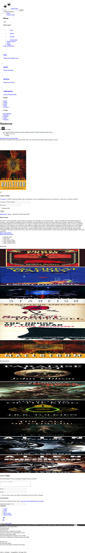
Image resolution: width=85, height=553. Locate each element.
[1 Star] (5, 132)
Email (2, 492)
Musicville (6, 115)
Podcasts (5, 116)
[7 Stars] (34, 132)
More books (3, 234)
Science (5, 102)
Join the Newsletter (5, 504)
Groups (12, 33)
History (5, 101)
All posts (12, 36)
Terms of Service (11, 41)
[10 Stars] (49, 132)
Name (2, 489)
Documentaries (7, 113)
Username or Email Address (7, 202)
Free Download (5, 138)
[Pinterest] (3, 519)
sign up (4, 199)
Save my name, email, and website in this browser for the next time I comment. (22, 495)
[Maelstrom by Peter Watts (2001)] (13, 189)
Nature (5, 105)
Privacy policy (7, 513)
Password (2, 205)
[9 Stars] (44, 132)
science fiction (7, 232)
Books (5, 118)
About (8, 43)
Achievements (13, 40)
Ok (75, 525)
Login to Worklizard (8, 46)
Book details (10, 234)
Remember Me (6, 208)
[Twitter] (4, 517)
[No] (77, 525)
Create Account (11, 14)
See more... (6, 107)
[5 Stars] (24, 132)
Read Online (14, 138)
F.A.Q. (5, 511)
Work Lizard (8, 523)
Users (11, 30)
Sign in (8, 13)
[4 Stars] (20, 132)
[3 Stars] (15, 132)
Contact (9, 44)
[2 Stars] (10, 132)
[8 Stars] (39, 132)
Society (5, 104)
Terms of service (7, 514)
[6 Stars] (29, 132)
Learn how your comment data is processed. (32, 501)
